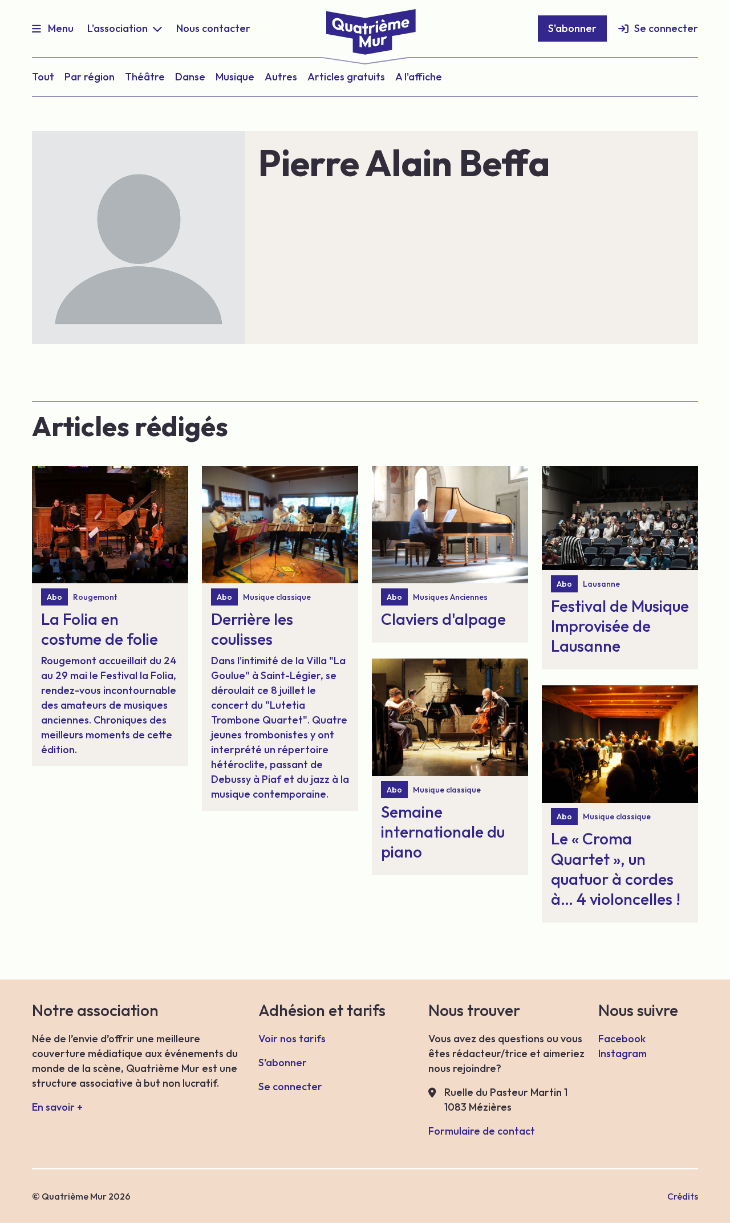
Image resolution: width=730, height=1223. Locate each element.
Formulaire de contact (481, 1130)
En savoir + (57, 1107)
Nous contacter (213, 28)
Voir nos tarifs (292, 1038)
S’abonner (282, 1062)
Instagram (622, 1053)
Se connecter (666, 28)
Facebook (622, 1038)
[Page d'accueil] (365, 27)
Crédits (682, 1196)
